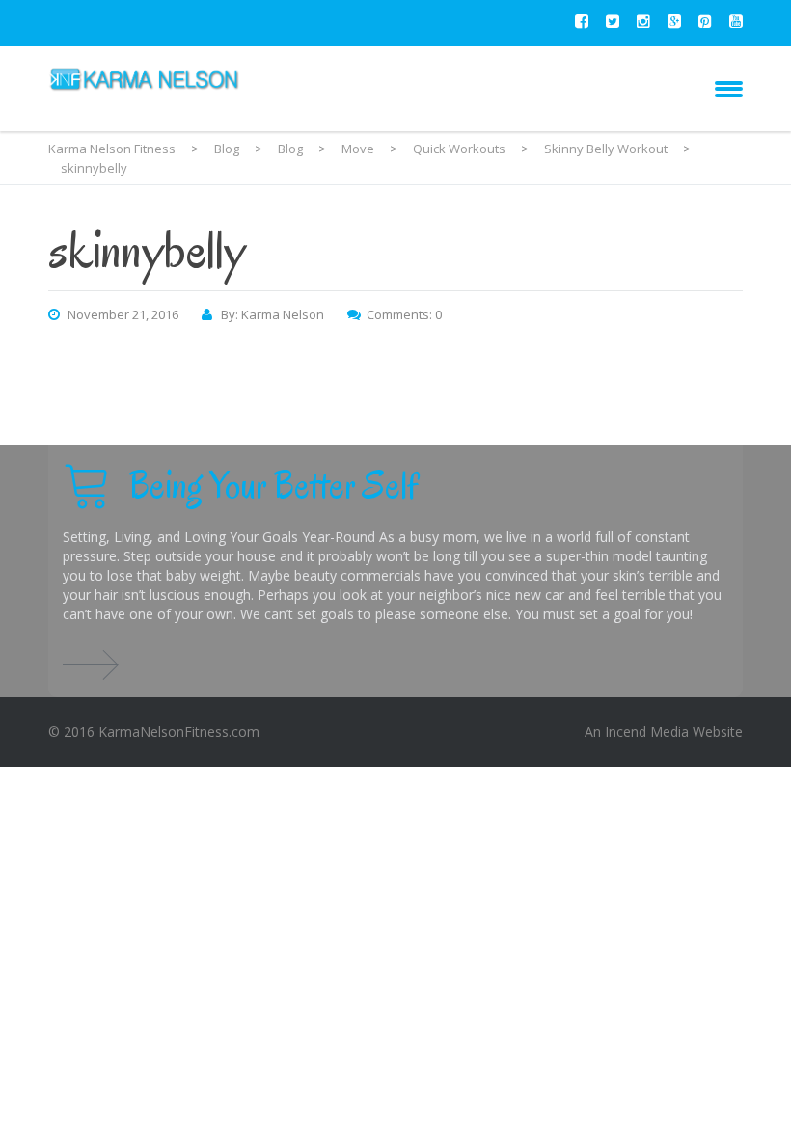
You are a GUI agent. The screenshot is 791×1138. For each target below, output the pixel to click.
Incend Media (647, 731)
